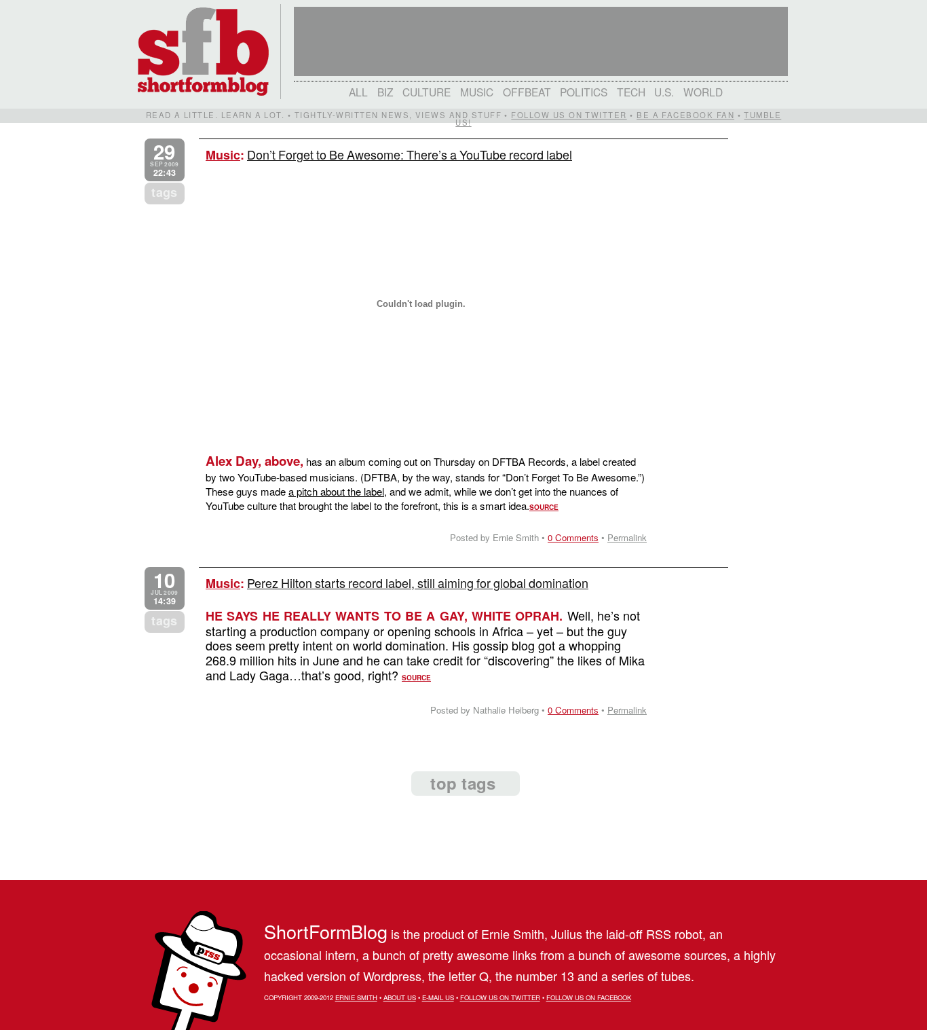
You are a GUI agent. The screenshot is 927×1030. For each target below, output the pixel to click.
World (703, 91)
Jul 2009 (164, 588)
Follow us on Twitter (568, 114)
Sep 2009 (164, 160)
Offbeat (527, 91)
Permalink (627, 537)
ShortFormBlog (325, 931)
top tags (462, 782)
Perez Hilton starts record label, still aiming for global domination (417, 582)
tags (164, 192)
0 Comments (573, 537)
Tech (631, 91)
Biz (385, 91)
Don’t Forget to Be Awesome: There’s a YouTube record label (409, 154)
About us (399, 997)
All (358, 91)
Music (476, 91)
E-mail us (438, 997)
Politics (583, 91)
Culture (426, 91)
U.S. (664, 91)
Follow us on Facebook (588, 997)
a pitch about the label (336, 491)
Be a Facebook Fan (685, 114)
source (544, 507)
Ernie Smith (356, 997)
